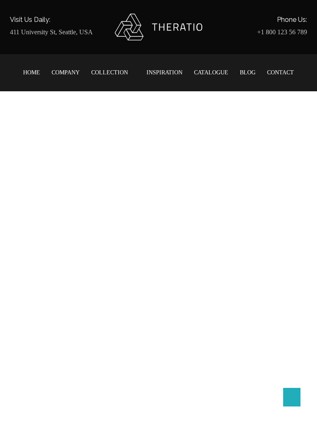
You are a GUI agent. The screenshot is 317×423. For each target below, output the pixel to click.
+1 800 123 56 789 (282, 32)
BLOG (247, 72)
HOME (31, 72)
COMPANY (66, 72)
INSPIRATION (164, 72)
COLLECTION (109, 72)
